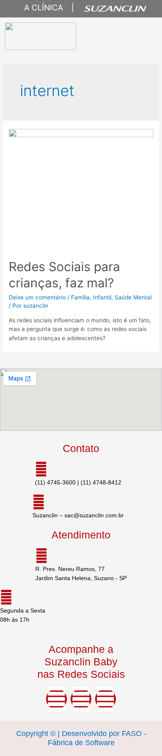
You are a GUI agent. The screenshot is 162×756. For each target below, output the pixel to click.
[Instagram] (81, 699)
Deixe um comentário (37, 297)
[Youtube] (105, 699)
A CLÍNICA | (45, 7)
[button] (143, 36)
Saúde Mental (133, 297)
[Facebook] (56, 699)
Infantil (102, 297)
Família (80, 297)
